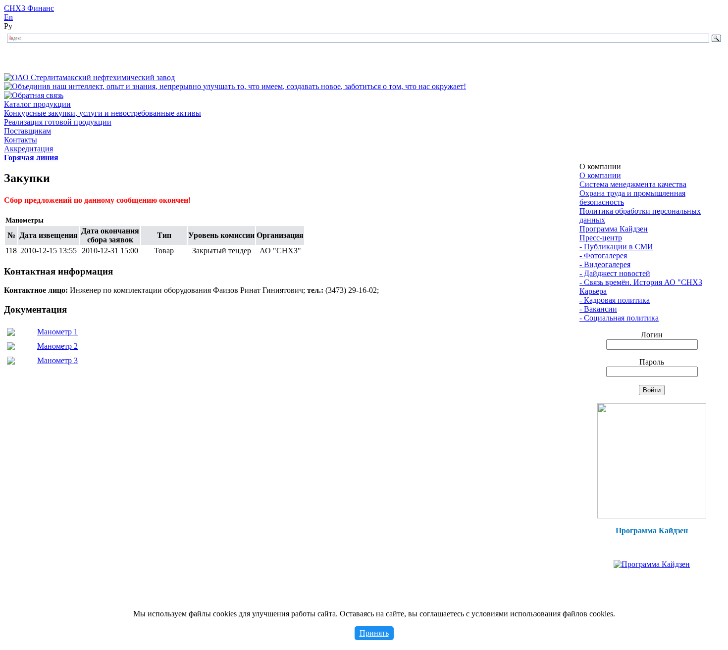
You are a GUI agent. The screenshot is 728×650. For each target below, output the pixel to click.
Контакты (20, 140)
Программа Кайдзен (613, 229)
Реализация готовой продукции (57, 122)
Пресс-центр (600, 237)
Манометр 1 (57, 331)
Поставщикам (27, 131)
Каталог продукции (37, 104)
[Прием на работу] (651, 515)
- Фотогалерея (603, 255)
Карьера (593, 291)
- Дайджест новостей (614, 273)
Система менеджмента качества (632, 184)
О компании (600, 175)
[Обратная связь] (33, 95)
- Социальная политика (619, 318)
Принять (374, 633)
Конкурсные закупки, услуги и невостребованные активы (102, 113)
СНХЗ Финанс (29, 8)
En (8, 17)
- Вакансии (598, 309)
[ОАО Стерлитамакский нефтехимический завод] (89, 77)
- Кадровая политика (614, 300)
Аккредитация (28, 148)
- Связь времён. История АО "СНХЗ (640, 282)
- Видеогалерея (604, 264)
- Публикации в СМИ (616, 246)
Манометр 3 (57, 360)
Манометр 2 (57, 346)
